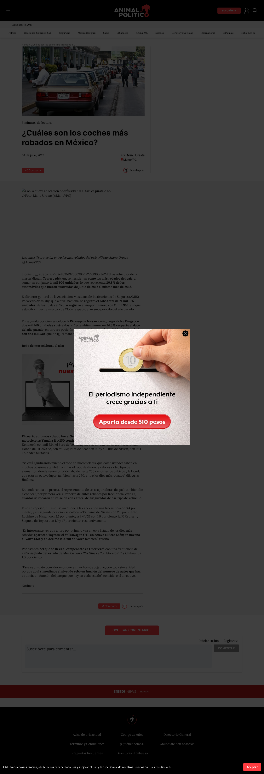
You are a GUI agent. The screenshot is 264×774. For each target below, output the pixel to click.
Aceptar (252, 767)
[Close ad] (185, 333)
